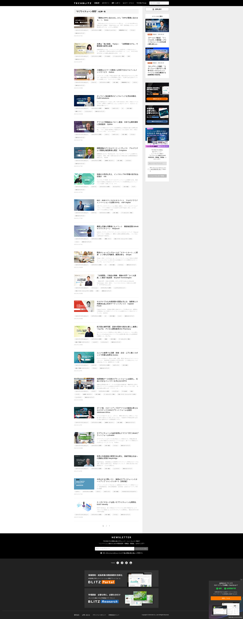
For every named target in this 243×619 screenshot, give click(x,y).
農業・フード (78, 111)
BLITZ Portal (121, 578)
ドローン (107, 134)
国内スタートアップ (80, 59)
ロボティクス (115, 108)
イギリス (135, 82)
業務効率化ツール (123, 30)
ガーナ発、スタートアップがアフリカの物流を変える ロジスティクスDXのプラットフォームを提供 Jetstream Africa (117, 410)
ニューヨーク (78, 397)
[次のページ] (109, 526)
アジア (133, 186)
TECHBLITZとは (141, 3)
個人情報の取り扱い (156, 169)
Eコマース (94, 82)
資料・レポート (116, 3)
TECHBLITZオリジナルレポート (129, 491)
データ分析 (107, 56)
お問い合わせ (86, 615)
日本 (129, 56)
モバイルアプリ (116, 186)
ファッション (94, 287)
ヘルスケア (95, 342)
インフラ (77, 394)
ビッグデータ (115, 391)
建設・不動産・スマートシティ (82, 342)
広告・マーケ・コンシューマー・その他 (123, 238)
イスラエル (128, 160)
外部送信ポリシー (114, 615)
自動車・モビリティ (109, 160)
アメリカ (132, 30)
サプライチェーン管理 (96, 30)
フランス (94, 368)
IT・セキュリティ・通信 (119, 56)
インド (77, 241)
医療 (106, 339)
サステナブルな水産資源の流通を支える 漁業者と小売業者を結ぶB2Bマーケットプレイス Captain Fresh (117, 304)
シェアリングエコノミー (119, 287)
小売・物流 (115, 82)
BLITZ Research (121, 598)
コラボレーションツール (110, 30)
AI (122, 108)
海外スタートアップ (80, 33)
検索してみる (226, 598)
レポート (77, 491)
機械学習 (107, 108)
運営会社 (76, 615)
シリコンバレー (88, 111)
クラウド (93, 391)
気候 (132, 391)
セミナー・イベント (128, 3)
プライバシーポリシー (158, 167)
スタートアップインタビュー (82, 30)
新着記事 (96, 3)
